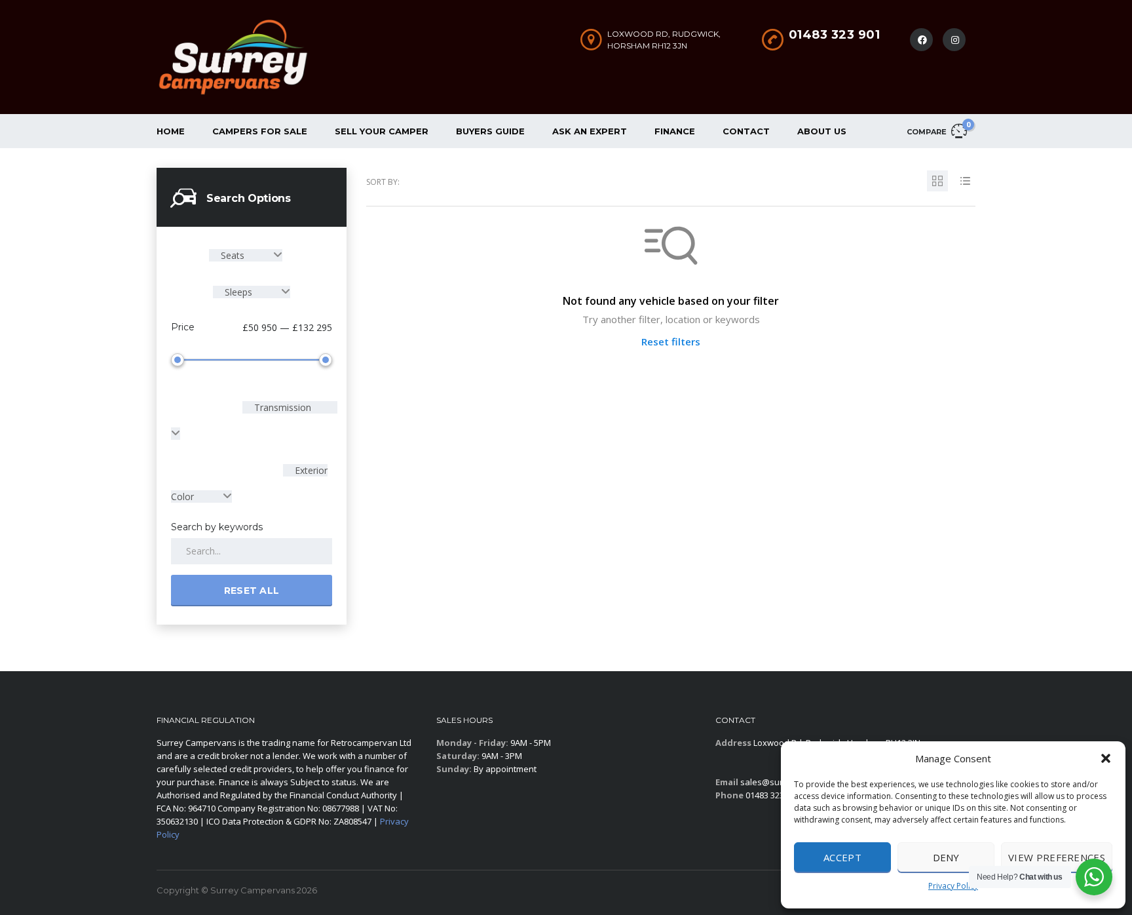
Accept (842, 857)
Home (171, 131)
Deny (946, 857)
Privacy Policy (953, 885)
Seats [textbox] (232, 255)
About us (821, 131)
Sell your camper (381, 131)
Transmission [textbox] (281, 407)
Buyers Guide (490, 131)
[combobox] (245, 255)
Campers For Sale (259, 131)
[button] (1105, 758)
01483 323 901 (834, 35)
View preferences (1056, 857)
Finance (674, 131)
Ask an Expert (589, 131)
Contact (746, 131)
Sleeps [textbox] (238, 292)
